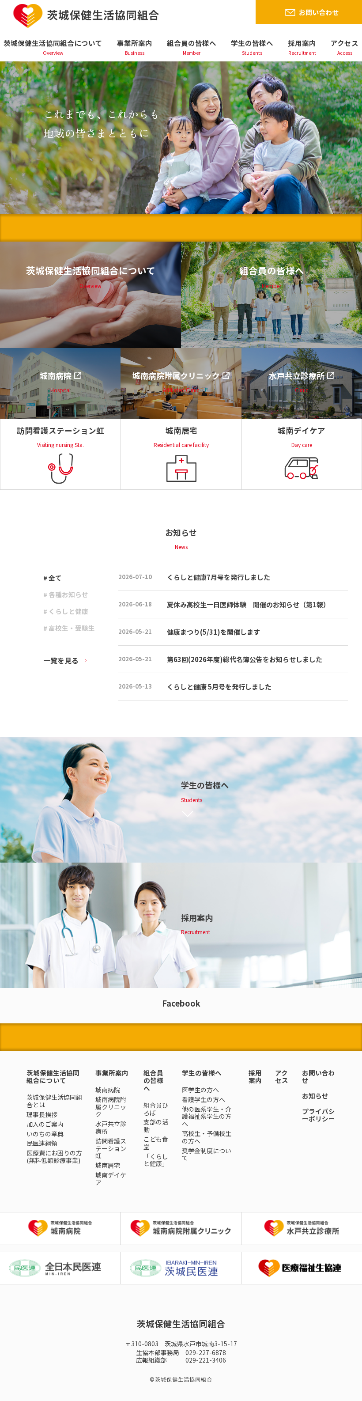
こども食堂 (155, 1143)
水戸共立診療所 (110, 1127)
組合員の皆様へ (191, 43)
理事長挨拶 (41, 1114)
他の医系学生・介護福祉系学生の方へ (206, 1116)
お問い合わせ (319, 12)
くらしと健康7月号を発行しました (218, 577)
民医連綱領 (41, 1143)
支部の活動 (155, 1125)
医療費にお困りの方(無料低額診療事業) (54, 1156)
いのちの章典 (45, 1133)
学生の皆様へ (252, 43)
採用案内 (302, 43)
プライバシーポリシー (318, 1114)
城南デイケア (110, 1178)
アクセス (344, 43)
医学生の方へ (200, 1089)
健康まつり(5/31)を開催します (213, 631)
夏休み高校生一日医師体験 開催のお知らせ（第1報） (248, 604)
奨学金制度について (206, 1154)
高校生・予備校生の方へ (206, 1137)
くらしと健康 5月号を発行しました (219, 686)
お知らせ (315, 1095)
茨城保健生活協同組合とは (54, 1101)
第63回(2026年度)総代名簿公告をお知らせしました (244, 659)
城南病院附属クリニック (110, 1107)
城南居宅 (107, 1165)
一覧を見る (61, 660)
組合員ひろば (155, 1109)
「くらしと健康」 (155, 1160)
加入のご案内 (45, 1124)
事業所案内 (134, 43)
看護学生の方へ (203, 1099)
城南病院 (107, 1089)
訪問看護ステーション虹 (110, 1148)
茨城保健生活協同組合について (53, 43)
